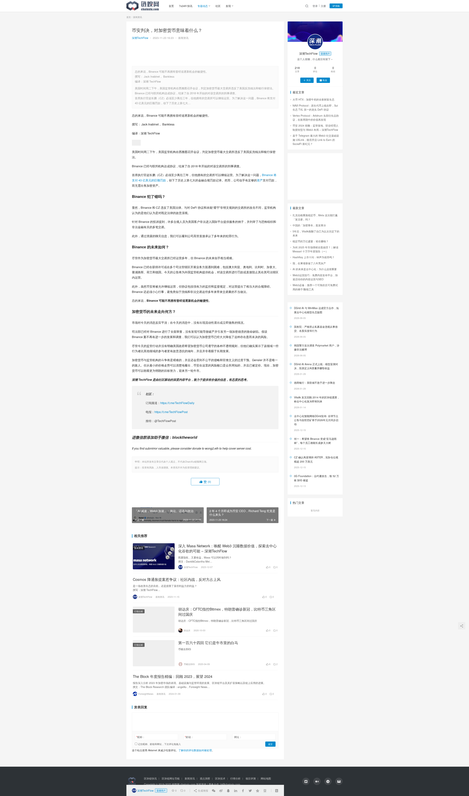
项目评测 (250, 778)
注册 (323, 6)
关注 (308, 80)
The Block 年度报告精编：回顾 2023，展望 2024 (172, 676)
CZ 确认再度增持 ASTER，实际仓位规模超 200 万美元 (316, 459)
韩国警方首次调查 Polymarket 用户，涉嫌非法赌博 (316, 347)
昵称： (140, 737)
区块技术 (220, 778)
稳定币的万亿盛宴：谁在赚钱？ (310, 241)
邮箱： (189, 737)
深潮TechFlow (140, 38)
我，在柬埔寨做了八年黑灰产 (309, 263)
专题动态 (202, 6)
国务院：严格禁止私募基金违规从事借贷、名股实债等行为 (316, 329)
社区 (218, 6)
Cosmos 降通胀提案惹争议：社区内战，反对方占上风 (177, 579)
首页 (171, 6)
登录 (315, 6)
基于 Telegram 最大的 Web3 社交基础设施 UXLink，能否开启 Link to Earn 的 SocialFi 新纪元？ (316, 140)
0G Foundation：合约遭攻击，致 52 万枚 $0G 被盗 (316, 478)
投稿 (337, 5)
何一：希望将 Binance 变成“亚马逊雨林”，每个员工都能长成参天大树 (315, 441)
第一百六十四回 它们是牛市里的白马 (208, 642)
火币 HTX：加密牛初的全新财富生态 (313, 99)
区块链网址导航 (171, 778)
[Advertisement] (205, 53)
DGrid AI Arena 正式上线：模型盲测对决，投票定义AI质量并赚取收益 (316, 366)
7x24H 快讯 (185, 6)
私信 (325, 80)
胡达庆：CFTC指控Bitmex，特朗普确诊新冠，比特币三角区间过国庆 (227, 612)
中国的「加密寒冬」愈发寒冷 (309, 225)
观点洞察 (205, 778)
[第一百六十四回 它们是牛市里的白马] (154, 653)
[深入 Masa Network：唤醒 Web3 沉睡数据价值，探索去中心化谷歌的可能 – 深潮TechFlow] (154, 556)
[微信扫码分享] (213, 790)
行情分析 (138, 611)
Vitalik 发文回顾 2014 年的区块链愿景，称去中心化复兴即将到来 (317, 399)
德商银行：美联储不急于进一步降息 (314, 382)
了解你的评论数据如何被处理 (195, 750)
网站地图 (266, 778)
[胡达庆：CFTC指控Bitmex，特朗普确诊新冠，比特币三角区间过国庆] (154, 620)
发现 (228, 6)
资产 (260, 180)
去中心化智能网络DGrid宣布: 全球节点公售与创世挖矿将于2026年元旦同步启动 (316, 420)
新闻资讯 (183, 38)
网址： (238, 737)
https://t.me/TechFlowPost (171, 412)
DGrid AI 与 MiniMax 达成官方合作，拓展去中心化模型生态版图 (316, 310)
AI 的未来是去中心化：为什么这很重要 (315, 269)
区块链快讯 (150, 778)
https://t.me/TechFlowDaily (177, 403)
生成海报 (202, 790)
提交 (270, 744)
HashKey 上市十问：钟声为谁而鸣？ (314, 257)
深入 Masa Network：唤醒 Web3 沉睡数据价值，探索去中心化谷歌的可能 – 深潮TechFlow (227, 548)
